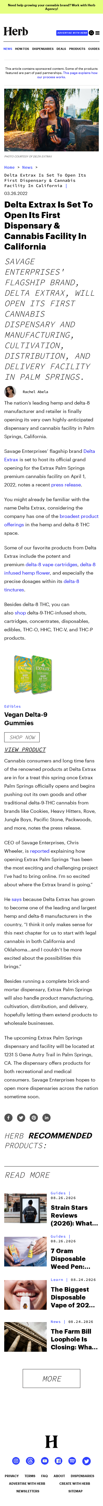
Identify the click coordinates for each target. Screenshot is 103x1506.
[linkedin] (46, 1118)
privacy (12, 1476)
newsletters (27, 1491)
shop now (22, 737)
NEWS (7, 48)
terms (30, 1476)
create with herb (74, 1483)
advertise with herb (72, 32)
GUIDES (94, 48)
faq (44, 1476)
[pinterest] (34, 1118)
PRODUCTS (77, 48)
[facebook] (8, 1118)
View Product (24, 749)
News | (58, 1321)
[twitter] (21, 1118)
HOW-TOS (22, 48)
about (59, 1476)
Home (9, 167)
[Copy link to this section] (93, 654)
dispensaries (82, 1476)
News (27, 167)
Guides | (61, 1193)
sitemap (75, 1491)
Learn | (59, 1279)
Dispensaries (43, 48)
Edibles (12, 706)
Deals (61, 48)
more (51, 1378)
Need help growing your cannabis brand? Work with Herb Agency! (51, 6)
